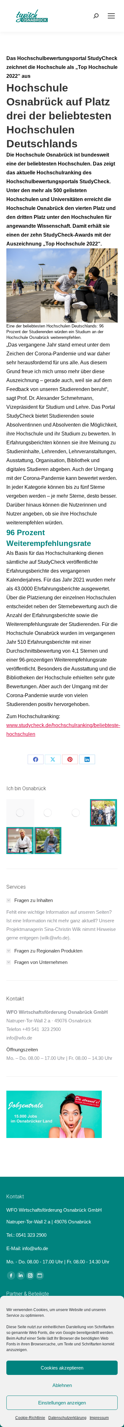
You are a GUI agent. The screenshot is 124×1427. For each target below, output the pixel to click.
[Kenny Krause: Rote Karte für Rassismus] (20, 813)
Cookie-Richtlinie (30, 1418)
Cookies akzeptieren (62, 1367)
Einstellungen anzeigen (62, 1402)
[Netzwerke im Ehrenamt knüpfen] (48, 813)
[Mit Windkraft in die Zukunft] (76, 813)
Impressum (99, 1418)
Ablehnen (62, 1385)
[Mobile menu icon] (111, 16)
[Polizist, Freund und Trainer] (104, 813)
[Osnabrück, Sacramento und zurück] (48, 841)
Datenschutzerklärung (67, 1418)
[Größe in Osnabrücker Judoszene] (20, 841)
